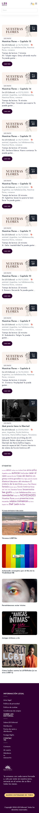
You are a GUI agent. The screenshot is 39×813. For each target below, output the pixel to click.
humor (19, 489)
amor (4, 432)
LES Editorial (10, 45)
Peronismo (32, 434)
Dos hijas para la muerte (29, 479)
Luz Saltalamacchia (18, 47)
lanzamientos (28, 489)
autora (9, 473)
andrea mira (15, 470)
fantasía (5, 486)
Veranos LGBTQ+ (9, 538)
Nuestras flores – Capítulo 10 (16, 275)
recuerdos (5, 501)
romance (11, 50)
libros (13, 492)
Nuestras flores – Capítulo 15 (16, 41)
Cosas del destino (24, 475)
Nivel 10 (17, 496)
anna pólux (32, 470)
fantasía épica (13, 487)
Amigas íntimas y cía (11, 638)
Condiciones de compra (12, 711)
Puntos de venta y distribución (10, 730)
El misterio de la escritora (17, 482)
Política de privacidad (12, 704)
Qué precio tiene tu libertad (16, 426)
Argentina (6, 47)
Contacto (7, 746)
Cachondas (24, 473)
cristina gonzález (14, 478)
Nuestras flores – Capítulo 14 (16, 88)
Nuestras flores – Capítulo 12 (16, 183)
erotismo (25, 484)
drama (5, 481)
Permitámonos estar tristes (14, 605)
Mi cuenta (7, 750)
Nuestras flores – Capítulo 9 (16, 320)
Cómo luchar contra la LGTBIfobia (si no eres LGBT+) (19, 671)
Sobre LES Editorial (11, 722)
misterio (34, 493)
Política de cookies (10, 707)
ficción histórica (22, 432)
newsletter (8, 495)
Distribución (8, 726)
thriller (22, 504)
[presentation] (19, 523)
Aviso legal (7, 700)
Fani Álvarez (32, 484)
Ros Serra (31, 502)
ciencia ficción (11, 476)
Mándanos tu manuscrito (7, 755)
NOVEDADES (28, 495)
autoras (16, 473)
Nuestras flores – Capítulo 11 (16, 231)
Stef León (14, 504)
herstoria (5, 434)
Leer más (7, 64)
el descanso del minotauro (19, 481)
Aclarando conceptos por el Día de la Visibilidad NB (18, 571)
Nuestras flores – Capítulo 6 (16, 368)
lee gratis (7, 38)
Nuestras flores (8, 97)
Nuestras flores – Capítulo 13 (16, 136)
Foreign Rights (9, 735)
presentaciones (27, 498)
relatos (13, 501)
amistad (5, 95)
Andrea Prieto (22, 470)
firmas (32, 487)
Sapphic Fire (5, 504)
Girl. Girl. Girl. (6, 490)
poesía (17, 498)
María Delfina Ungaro (18, 434)
